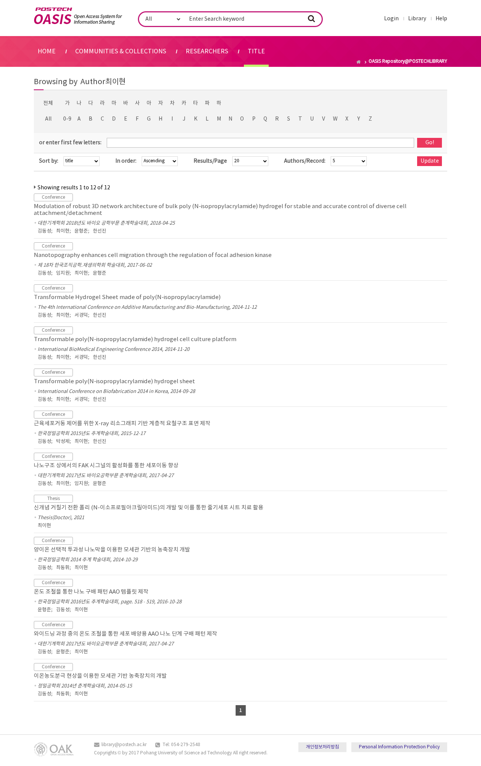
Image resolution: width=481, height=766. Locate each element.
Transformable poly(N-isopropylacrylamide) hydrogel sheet (114, 381)
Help (441, 19)
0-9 (67, 119)
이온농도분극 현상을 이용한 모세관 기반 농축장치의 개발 (100, 676)
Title (256, 51)
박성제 (63, 441)
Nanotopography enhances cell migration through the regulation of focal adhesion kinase (153, 255)
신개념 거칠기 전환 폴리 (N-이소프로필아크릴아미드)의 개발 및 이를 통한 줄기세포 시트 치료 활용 (148, 508)
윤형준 (81, 231)
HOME (47, 51)
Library (417, 19)
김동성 (44, 231)
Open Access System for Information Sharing (78, 16)
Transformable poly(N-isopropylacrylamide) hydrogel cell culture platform (135, 339)
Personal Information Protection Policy (399, 747)
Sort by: (48, 161)
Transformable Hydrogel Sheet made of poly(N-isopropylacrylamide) (127, 297)
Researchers (207, 51)
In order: (125, 161)
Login (391, 19)
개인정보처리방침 (322, 747)
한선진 (99, 231)
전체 (48, 103)
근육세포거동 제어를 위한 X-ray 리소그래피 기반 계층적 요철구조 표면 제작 (122, 423)
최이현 (63, 231)
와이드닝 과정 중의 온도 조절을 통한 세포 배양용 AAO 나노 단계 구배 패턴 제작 (125, 634)
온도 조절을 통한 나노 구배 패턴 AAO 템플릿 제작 (91, 592)
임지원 (63, 273)
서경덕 (81, 315)
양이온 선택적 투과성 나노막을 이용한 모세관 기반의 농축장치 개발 (112, 550)
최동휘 (63, 568)
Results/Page (210, 161)
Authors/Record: (304, 161)
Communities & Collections (120, 51)
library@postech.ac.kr (124, 744)
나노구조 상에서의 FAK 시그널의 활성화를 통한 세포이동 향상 (106, 465)
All (48, 119)
